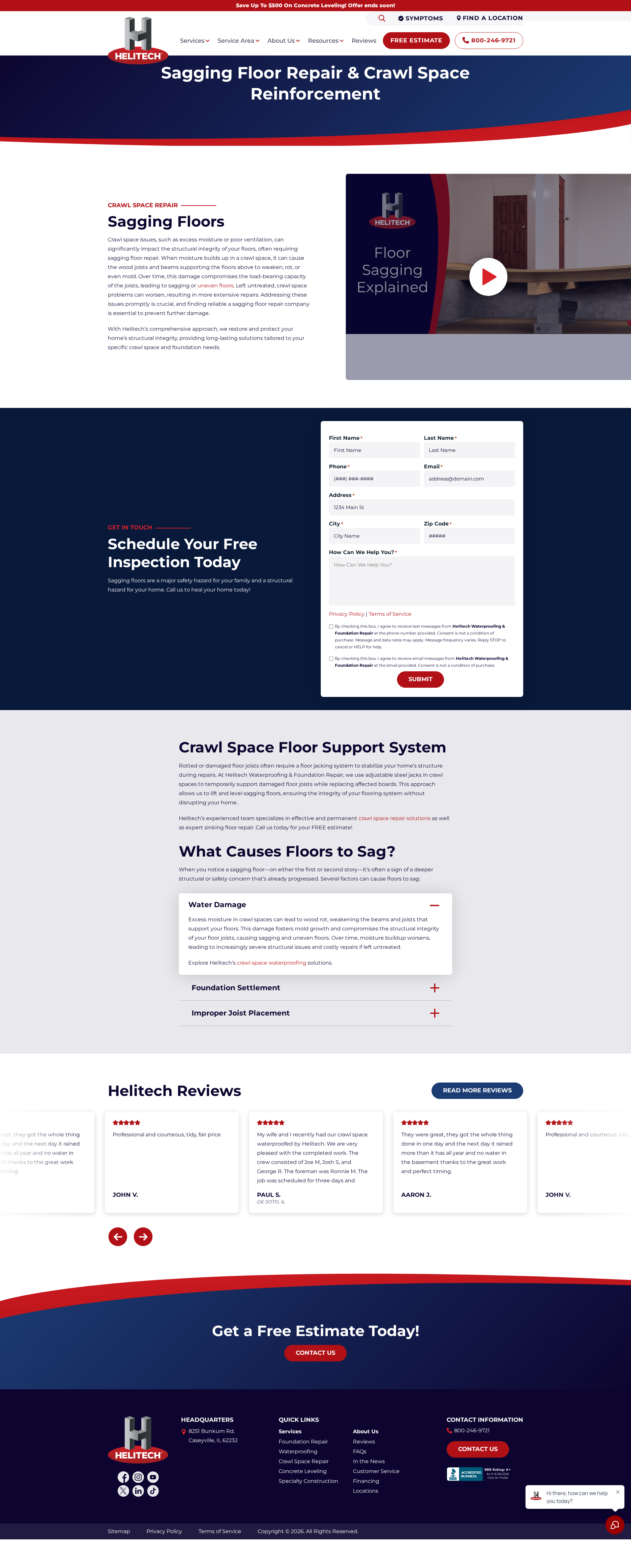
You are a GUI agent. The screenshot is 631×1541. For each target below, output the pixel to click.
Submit (420, 679)
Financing (366, 1481)
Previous (117, 1236)
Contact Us (315, 1352)
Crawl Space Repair (304, 1461)
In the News (369, 1461)
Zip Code (438, 524)
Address (342, 495)
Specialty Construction (308, 1481)
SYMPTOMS (424, 18)
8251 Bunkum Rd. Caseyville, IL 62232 (213, 1435)
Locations (365, 1491)
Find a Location (493, 18)
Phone (339, 466)
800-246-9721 (493, 40)
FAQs (359, 1451)
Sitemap (119, 1531)
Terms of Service (390, 614)
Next (143, 1236)
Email (433, 466)
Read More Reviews (477, 1090)
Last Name (440, 438)
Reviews (364, 1442)
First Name (345, 438)
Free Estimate (416, 40)
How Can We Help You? (363, 552)
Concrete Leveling (303, 1471)
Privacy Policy (346, 614)
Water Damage (217, 904)
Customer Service (376, 1471)
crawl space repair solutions (395, 818)
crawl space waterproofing (271, 963)
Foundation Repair (303, 1442)
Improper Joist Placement (241, 1013)
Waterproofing (298, 1451)
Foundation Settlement (236, 987)
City (336, 524)
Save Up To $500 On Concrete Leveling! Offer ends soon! (315, 5)
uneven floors (216, 285)
